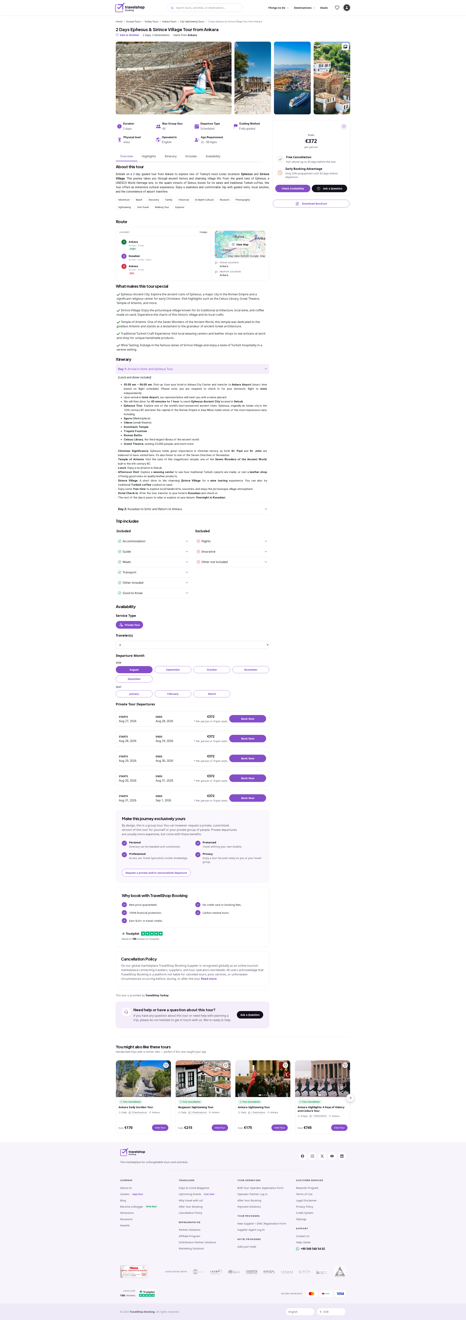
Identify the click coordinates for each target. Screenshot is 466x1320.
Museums (126, 1219)
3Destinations (138, 1112)
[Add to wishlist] (344, 126)
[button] (345, 46)
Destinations (302, 7)
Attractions (127, 1213)
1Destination (257, 1112)
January (134, 694)
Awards (125, 1225)
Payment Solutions (249, 1206)
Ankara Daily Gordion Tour (136, 1107)
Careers (125, 1194)
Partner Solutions (189, 1229)
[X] (322, 1156)
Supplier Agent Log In (251, 1229)
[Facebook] (303, 1156)
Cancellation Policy (190, 1213)
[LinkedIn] (342, 1156)
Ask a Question (250, 1015)
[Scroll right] (350, 1098)
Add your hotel (246, 1246)
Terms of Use (304, 1194)
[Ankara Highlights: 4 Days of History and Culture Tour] (322, 1078)
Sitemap (301, 1219)
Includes (191, 156)
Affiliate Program (189, 1236)
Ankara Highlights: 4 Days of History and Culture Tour (321, 1109)
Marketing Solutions (191, 1248)
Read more (209, 979)
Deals (324, 7)
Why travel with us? (191, 1200)
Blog (123, 1200)
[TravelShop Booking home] (130, 7)
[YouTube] (332, 1156)
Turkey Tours (151, 21)
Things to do (276, 7)
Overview (126, 156)
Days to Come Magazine (194, 1188)
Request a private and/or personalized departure (156, 872)
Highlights (149, 156)
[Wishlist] (337, 7)
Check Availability (293, 188)
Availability (213, 156)
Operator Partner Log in (252, 1194)
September (173, 669)
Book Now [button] (247, 718)
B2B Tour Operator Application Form (260, 1188)
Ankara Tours (169, 21)
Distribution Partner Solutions (197, 1242)
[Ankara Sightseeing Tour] (262, 1078)
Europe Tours (133, 21)
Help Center (303, 1242)
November (250, 669)
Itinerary (171, 156)
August (134, 669)
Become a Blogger (131, 1206)
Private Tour (132, 625)
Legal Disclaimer (306, 1200)
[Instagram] (312, 1156)
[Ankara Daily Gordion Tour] (143, 1078)
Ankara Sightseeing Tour (254, 1107)
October (212, 669)
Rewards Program (307, 1188)
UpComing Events (190, 1194)
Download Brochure (314, 203)
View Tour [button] (160, 1127)
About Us (126, 1188)
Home (119, 21)
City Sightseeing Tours (192, 21)
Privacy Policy (304, 1206)
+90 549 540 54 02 (313, 1249)
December (134, 679)
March (212, 694)
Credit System (304, 1213)
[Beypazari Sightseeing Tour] (203, 1078)
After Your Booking (191, 1206)
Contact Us (302, 1236)
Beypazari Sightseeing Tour (196, 1107)
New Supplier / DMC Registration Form (261, 1223)
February (173, 694)
